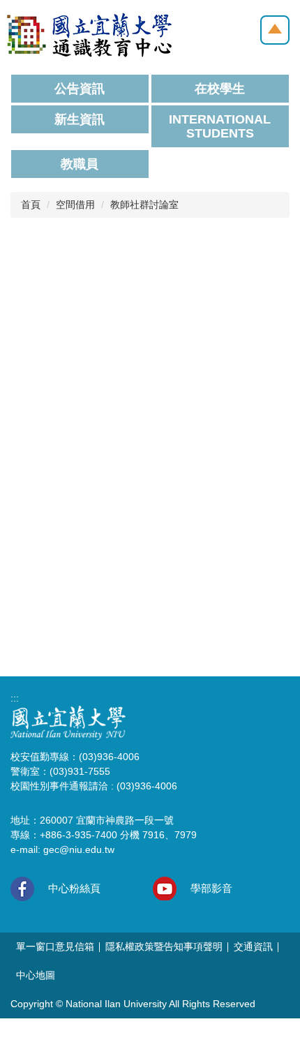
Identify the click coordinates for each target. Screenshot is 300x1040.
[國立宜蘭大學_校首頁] (68, 722)
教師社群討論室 (144, 204)
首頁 (30, 204)
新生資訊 (79, 119)
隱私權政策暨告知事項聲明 (164, 946)
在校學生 (220, 89)
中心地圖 (35, 975)
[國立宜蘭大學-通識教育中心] (89, 34)
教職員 (79, 164)
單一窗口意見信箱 (55, 946)
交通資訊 (253, 946)
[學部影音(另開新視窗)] (165, 888)
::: (14, 698)
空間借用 (75, 204)
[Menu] (275, 30)
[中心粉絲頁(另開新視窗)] (22, 889)
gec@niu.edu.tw (78, 849)
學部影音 (211, 888)
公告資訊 (79, 89)
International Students (220, 126)
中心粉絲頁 (74, 888)
